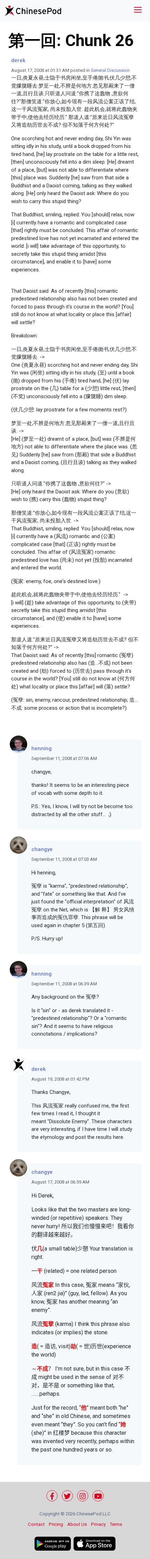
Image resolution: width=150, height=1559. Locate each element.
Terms (116, 1524)
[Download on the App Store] (94, 1544)
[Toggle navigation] (138, 11)
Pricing (56, 1524)
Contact (36, 1524)
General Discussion (110, 70)
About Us (77, 1524)
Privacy (98, 1524)
